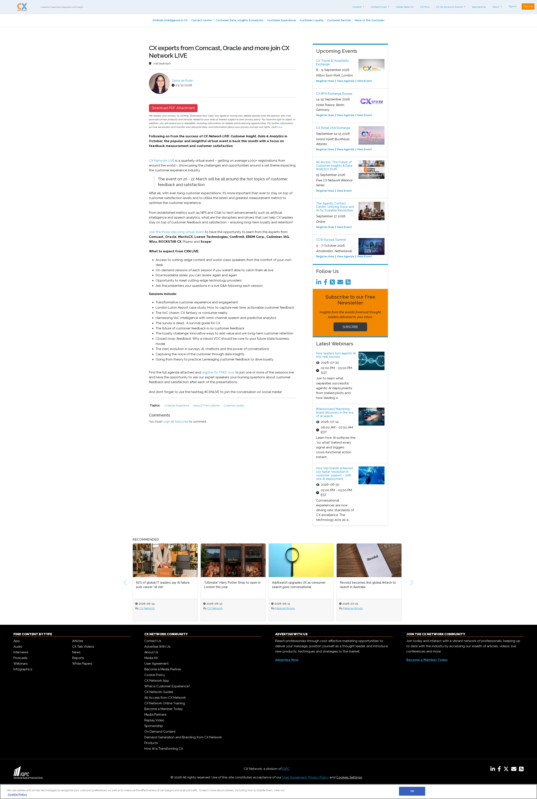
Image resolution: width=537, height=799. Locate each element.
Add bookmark (162, 63)
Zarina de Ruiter (182, 80)
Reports (78, 658)
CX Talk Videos (83, 646)
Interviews (20, 652)
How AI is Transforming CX (163, 749)
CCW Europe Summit (331, 239)
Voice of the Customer (370, 20)
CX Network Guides (158, 692)
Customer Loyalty (311, 20)
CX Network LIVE (161, 160)
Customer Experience (281, 20)
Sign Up (528, 6)
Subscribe (182, 421)
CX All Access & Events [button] (449, 6)
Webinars (20, 663)
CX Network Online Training (164, 703)
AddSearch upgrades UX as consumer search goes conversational (231, 585)
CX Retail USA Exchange (333, 128)
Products (151, 743)
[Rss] (348, 283)
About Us (151, 652)
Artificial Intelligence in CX (170, 20)
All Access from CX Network (165, 697)
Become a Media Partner (162, 669)
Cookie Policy (154, 675)
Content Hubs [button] (379, 6)
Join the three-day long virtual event (176, 232)
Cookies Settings (349, 777)
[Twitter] (333, 283)
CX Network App (156, 680)
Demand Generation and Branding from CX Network (183, 737)
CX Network (147, 608)
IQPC (286, 769)
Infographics (22, 669)
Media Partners (155, 714)
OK (412, 791)
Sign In (512, 6)
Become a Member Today (163, 709)
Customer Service (339, 20)
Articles (77, 641)
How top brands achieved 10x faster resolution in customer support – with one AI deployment (334, 473)
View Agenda (345, 81)
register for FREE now (218, 372)
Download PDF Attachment (173, 108)
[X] (506, 769)
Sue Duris (349, 608)
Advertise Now (286, 660)
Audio (17, 646)
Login (166, 421)
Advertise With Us (157, 646)
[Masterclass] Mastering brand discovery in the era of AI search (334, 412)
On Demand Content (159, 732)
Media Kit (151, 658)
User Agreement (156, 663)
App (16, 641)
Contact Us (152, 641)
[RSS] (521, 769)
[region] (268, 791)
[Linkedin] (319, 283)
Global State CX (405, 6)
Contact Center (201, 20)
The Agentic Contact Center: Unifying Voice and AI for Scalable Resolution (335, 207)
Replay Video (154, 720)
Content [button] (357, 6)
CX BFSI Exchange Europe (334, 93)
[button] (125, 582)
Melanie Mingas (217, 608)
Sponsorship (479, 6)
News (76, 652)
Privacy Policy (318, 777)
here (279, 127)
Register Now (325, 81)
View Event (364, 81)
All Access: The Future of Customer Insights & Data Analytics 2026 (334, 165)
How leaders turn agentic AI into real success (336, 355)
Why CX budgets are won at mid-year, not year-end (367, 585)
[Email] (341, 283)
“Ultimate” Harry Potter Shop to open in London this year (164, 585)
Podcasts (20, 658)
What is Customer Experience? (167, 686)
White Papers (82, 663)
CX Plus (424, 6)
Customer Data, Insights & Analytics (239, 20)
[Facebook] (326, 283)
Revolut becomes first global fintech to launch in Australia (300, 585)
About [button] (496, 6)
